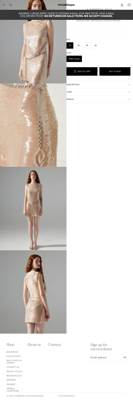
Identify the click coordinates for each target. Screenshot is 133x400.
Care (69, 92)
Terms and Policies (67, 395)
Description (72, 84)
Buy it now (115, 71)
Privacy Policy (14, 371)
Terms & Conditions (12, 389)
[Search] (10, 4)
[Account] (122, 4)
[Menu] (3, 5)
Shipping (11, 380)
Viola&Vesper (19, 395)
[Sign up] (124, 357)
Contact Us (12, 367)
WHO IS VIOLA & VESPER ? (14, 361)
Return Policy (14, 375)
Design (70, 99)
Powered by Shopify (34, 395)
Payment (10, 384)
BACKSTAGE (12, 352)
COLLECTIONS (13, 356)
